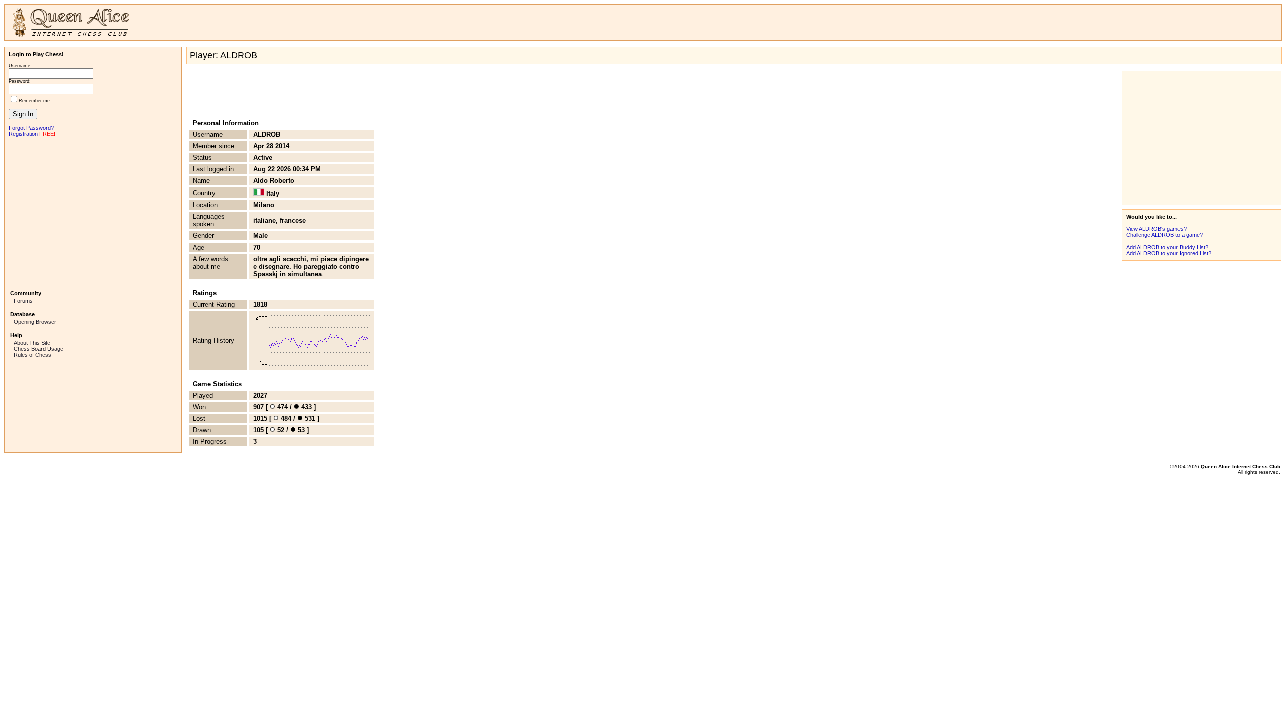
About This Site (32, 343)
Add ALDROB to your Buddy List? (1167, 247)
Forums (23, 301)
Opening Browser (35, 322)
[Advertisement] (93, 212)
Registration (23, 134)
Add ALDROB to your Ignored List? (1168, 253)
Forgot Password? (31, 128)
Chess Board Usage (38, 349)
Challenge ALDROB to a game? (1164, 235)
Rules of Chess (32, 355)
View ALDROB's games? (1156, 229)
